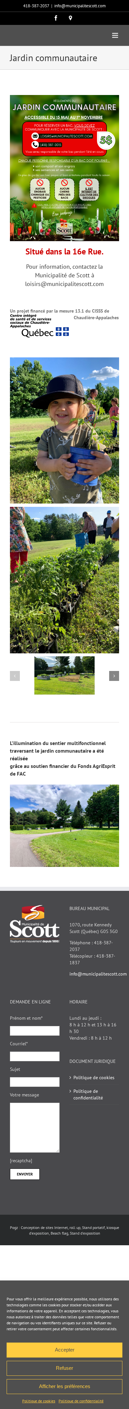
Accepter (64, 1350)
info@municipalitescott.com (80, 6)
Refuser (64, 1368)
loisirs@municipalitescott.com (64, 284)
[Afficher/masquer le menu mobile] (115, 35)
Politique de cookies (38, 1400)
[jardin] (64, 659)
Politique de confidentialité (81, 1400)
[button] (15, 676)
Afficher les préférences (64, 1386)
